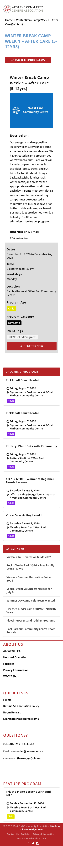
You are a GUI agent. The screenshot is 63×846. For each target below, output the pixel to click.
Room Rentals (12, 712)
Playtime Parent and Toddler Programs (30, 620)
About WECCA (12, 651)
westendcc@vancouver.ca (26, 751)
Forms (7, 699)
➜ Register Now (31, 346)
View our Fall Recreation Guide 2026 (29, 557)
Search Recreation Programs (21, 718)
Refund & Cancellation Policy (21, 706)
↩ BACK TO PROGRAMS (28, 60)
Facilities (8, 663)
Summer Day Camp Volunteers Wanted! (31, 600)
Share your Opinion (29, 758)
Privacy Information (15, 670)
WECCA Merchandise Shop (31, 838)
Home (9, 20)
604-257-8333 (18, 744)
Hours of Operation (15, 657)
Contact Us (13, 834)
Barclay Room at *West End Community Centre (31, 293)
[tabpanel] (31, 110)
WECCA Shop (11, 676)
